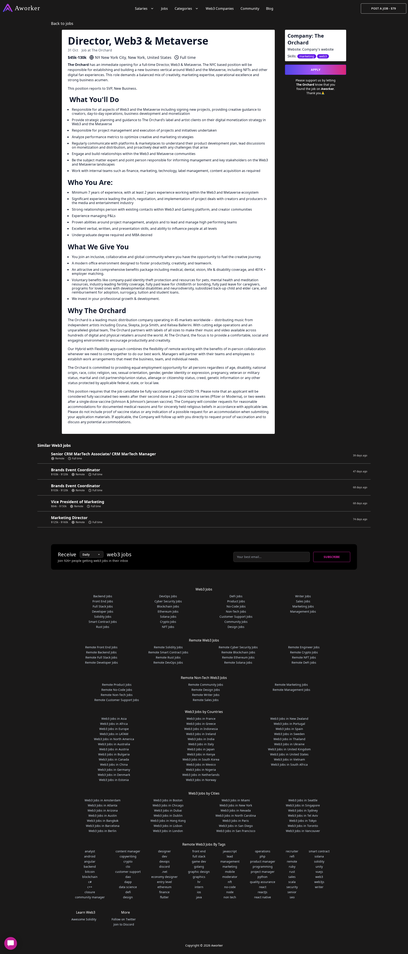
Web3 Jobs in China (114, 764)
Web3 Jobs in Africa (114, 724)
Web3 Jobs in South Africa (289, 764)
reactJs (262, 892)
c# (90, 882)
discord (164, 867)
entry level (164, 882)
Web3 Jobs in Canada (114, 759)
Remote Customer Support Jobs (116, 700)
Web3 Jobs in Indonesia (201, 729)
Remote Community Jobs (205, 685)
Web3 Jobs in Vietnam (289, 759)
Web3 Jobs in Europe (114, 729)
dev (164, 856)
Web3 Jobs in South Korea (201, 759)
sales (292, 877)
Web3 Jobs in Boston (168, 800)
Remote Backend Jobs (101, 652)
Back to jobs (62, 23)
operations (262, 851)
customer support (128, 872)
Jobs (164, 8)
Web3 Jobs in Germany (114, 770)
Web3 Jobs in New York (236, 805)
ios (199, 892)
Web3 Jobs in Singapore (303, 805)
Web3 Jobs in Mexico (201, 764)
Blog (269, 8)
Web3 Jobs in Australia (114, 744)
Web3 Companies (220, 8)
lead (230, 856)
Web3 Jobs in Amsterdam (102, 800)
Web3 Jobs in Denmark (114, 775)
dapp (128, 882)
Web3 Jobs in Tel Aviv (303, 815)
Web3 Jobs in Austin (102, 815)
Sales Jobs (303, 601)
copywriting (128, 856)
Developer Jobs (102, 611)
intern (199, 887)
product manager (262, 861)
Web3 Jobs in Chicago (168, 805)
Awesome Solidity (83, 919)
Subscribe (332, 557)
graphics (199, 877)
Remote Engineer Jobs (304, 647)
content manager (128, 851)
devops (164, 861)
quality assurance (262, 882)
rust (292, 872)
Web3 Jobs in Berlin (102, 831)
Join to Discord (123, 924)
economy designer (164, 877)
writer (319, 887)
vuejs (319, 872)
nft (230, 882)
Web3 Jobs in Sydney (303, 810)
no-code (230, 887)
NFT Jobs (168, 627)
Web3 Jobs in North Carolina (235, 815)
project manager (263, 872)
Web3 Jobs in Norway (201, 780)
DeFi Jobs (236, 596)
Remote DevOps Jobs (168, 662)
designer (164, 851)
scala (292, 882)
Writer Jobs (303, 596)
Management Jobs (303, 611)
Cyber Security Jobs (168, 601)
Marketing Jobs (303, 606)
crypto (127, 861)
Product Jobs (236, 601)
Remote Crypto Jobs (304, 652)
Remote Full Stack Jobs (101, 657)
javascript (230, 851)
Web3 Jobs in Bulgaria (114, 754)
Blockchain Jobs (168, 606)
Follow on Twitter (124, 919)
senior (292, 892)
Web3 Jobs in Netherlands (201, 775)
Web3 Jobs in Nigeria (201, 770)
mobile (230, 872)
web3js (319, 882)
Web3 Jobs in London (168, 831)
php (262, 856)
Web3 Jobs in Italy (201, 744)
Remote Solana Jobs (238, 662)
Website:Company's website (311, 49)
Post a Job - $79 (383, 8)
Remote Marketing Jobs (291, 685)
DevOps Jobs (168, 596)
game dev (199, 861)
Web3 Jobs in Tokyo (302, 821)
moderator (229, 877)
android (89, 856)
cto (128, 867)
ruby (292, 867)
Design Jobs (236, 627)
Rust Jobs (102, 627)
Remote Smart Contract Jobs (168, 652)
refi (292, 856)
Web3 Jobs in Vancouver (303, 831)
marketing (229, 867)
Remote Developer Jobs (101, 662)
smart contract (319, 851)
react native (262, 897)
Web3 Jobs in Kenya (201, 754)
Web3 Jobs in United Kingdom (289, 749)
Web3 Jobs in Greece (201, 724)
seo (292, 897)
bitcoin (90, 872)
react (262, 887)
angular (89, 861)
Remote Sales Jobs (206, 700)
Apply (315, 70)
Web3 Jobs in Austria (114, 749)
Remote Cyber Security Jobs (238, 647)
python (263, 877)
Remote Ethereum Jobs (238, 657)
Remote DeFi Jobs (304, 662)
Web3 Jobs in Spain (289, 729)
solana (319, 856)
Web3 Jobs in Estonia (114, 780)
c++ (89, 887)
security (292, 887)
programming (263, 867)
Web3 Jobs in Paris (235, 821)
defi (128, 892)
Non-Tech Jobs (236, 611)
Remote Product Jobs (117, 685)
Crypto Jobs (168, 622)
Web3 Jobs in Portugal (289, 724)
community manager (90, 897)
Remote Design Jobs (205, 690)
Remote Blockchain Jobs (238, 652)
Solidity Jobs (102, 617)
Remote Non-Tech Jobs (117, 695)
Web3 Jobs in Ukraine (289, 744)
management (229, 861)
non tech (230, 897)
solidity (319, 861)
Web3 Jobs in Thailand (289, 739)
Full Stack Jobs (103, 606)
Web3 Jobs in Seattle (302, 800)
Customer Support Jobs (236, 617)
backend (90, 867)
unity (319, 867)
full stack (199, 856)
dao (128, 877)
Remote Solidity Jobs (168, 647)
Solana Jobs (168, 617)
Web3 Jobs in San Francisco (235, 831)
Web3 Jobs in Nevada (236, 810)
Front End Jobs (102, 601)
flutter (164, 897)
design (128, 897)
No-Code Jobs (236, 606)
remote (292, 861)
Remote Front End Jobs (101, 647)
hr (199, 882)
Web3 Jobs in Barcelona (102, 826)
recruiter (292, 851)
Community (250, 8)
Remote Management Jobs (291, 690)
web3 (319, 877)
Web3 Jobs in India (201, 739)
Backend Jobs (102, 596)
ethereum (164, 887)
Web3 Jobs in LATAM (114, 734)
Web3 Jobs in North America (114, 739)
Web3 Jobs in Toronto (303, 826)
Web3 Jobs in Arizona (103, 810)
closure (90, 892)
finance (164, 892)
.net (164, 872)
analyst (90, 851)
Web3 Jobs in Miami (236, 800)
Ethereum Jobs (168, 611)
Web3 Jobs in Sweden (289, 734)
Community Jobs (236, 622)
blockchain (90, 877)
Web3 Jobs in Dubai (168, 810)
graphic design (199, 872)
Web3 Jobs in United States (289, 754)
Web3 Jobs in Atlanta (102, 805)
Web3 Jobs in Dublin (168, 815)
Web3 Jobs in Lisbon (168, 826)
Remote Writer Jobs (206, 695)
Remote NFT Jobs (304, 657)
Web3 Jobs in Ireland (201, 734)
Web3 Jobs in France (201, 719)
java (199, 897)
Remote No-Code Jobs (116, 690)
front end (199, 851)
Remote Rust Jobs (168, 657)
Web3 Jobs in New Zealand (289, 719)
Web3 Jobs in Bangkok (102, 821)
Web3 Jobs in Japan (201, 749)
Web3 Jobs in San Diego (236, 826)
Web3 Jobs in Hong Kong (168, 821)
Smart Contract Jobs (103, 622)
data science (128, 887)
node (230, 892)
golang (199, 867)
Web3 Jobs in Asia (114, 719)
